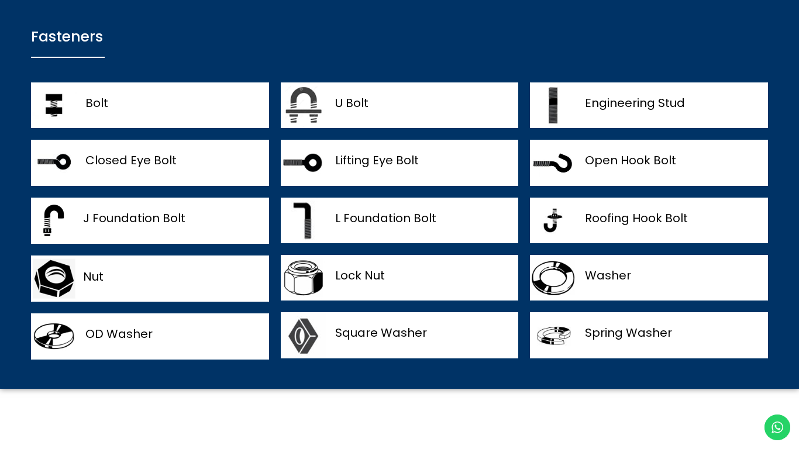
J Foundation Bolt (134, 218)
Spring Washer (628, 332)
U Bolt (351, 103)
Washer (608, 275)
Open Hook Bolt (630, 160)
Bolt (96, 103)
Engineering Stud (635, 103)
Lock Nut (360, 275)
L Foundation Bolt (385, 218)
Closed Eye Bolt (131, 160)
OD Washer (119, 334)
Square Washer (381, 332)
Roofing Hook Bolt (636, 218)
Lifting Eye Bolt (377, 160)
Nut (93, 276)
